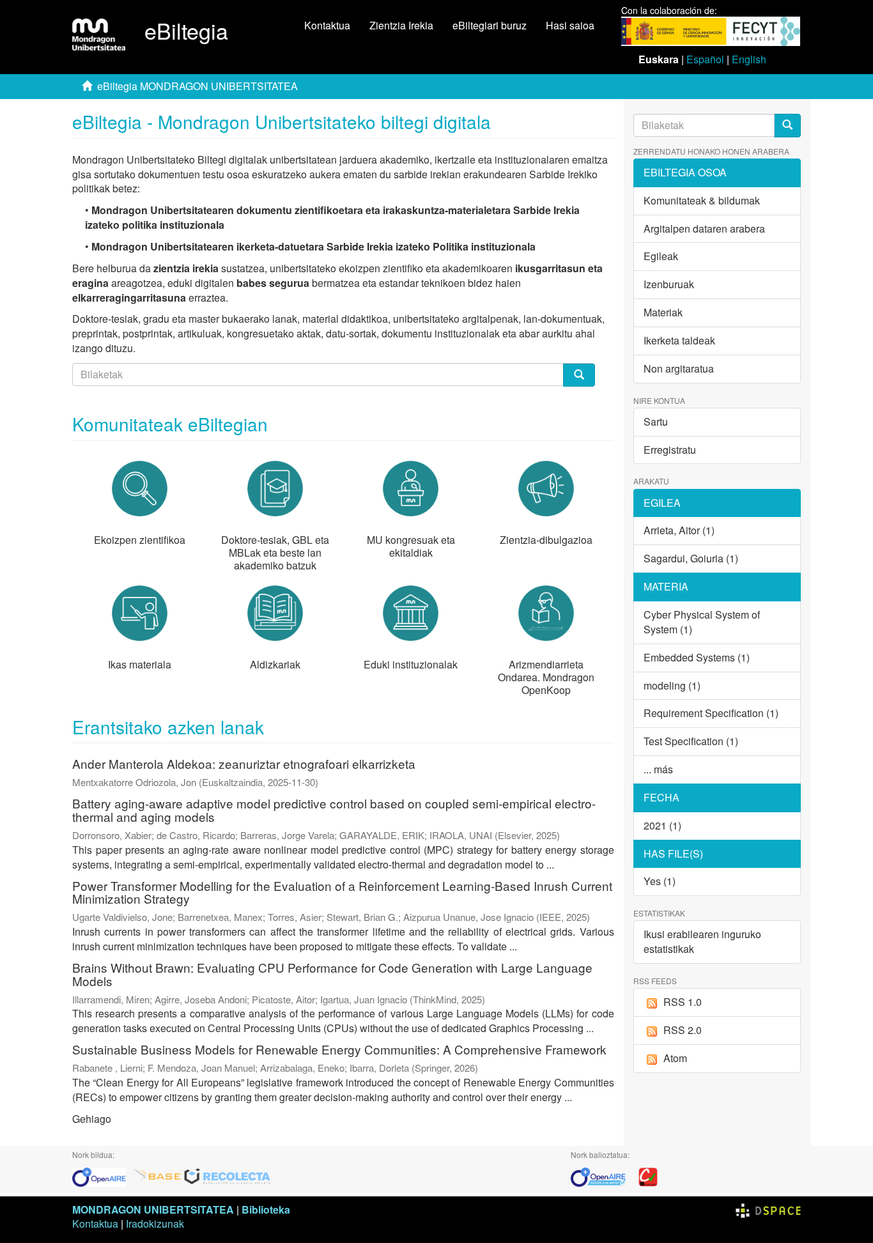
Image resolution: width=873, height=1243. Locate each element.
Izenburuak (669, 284)
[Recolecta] (227, 1175)
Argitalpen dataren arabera (704, 228)
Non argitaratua (679, 368)
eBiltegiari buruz (489, 25)
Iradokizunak (155, 1223)
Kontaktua (327, 25)
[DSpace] (768, 1209)
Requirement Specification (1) (711, 713)
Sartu (656, 421)
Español (705, 59)
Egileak (661, 256)
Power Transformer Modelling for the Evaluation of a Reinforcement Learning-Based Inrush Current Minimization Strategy (342, 892)
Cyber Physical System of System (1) (702, 622)
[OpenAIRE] (102, 1175)
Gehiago (91, 1118)
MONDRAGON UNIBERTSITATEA (153, 1209)
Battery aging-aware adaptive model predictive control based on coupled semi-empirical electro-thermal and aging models (334, 809)
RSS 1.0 (682, 1001)
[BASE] (157, 1175)
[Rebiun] (648, 1175)
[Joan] (787, 125)
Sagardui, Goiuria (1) (691, 558)
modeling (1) (672, 685)
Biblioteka (266, 1209)
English (749, 59)
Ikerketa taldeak (679, 340)
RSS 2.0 (682, 1030)
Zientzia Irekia (401, 25)
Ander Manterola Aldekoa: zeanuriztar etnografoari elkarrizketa (243, 763)
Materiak (663, 312)
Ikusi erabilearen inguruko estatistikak (702, 941)
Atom (675, 1058)
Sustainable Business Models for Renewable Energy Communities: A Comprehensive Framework (339, 1049)
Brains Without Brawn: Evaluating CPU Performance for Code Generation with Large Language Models (332, 974)
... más (658, 769)
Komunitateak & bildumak (702, 200)
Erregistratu (670, 449)
